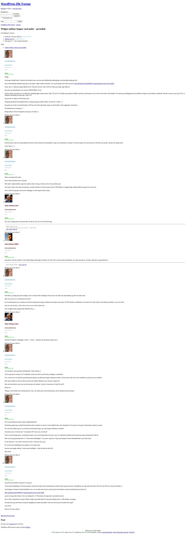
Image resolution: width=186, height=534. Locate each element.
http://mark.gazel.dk (11, 229)
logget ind (12, 524)
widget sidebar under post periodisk (15, 47)
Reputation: (6, 73)
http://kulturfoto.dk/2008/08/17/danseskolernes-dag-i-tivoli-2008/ (94, 83)
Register (3, 8)
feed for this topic (8, 516)
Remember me (7, 18)
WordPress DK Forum (16, 4)
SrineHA (132, 532)
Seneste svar (8, 39)
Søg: (2, 21)
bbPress (27, 527)
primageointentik (107, 532)
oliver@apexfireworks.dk (120, 532)
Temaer (18, 25)
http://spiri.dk (22, 264)
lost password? (17, 8)
